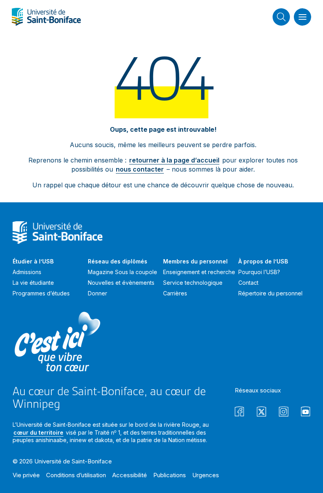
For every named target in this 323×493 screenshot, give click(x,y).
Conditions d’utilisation (76, 475)
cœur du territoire (38, 432)
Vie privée (26, 475)
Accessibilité (129, 475)
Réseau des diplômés (117, 261)
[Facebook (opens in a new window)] (239, 412)
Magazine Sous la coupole (122, 272)
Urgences (205, 475)
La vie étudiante (33, 282)
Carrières (175, 293)
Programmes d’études (41, 293)
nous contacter (140, 169)
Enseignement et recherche (199, 272)
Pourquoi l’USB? (259, 272)
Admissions (27, 272)
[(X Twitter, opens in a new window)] (261, 412)
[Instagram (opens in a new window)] (283, 412)
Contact (248, 282)
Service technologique (193, 282)
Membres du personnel (195, 261)
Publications (169, 475)
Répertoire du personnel (270, 293)
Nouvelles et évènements (121, 282)
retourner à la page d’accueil (174, 160)
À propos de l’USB (263, 261)
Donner (97, 293)
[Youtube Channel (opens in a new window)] (305, 412)
